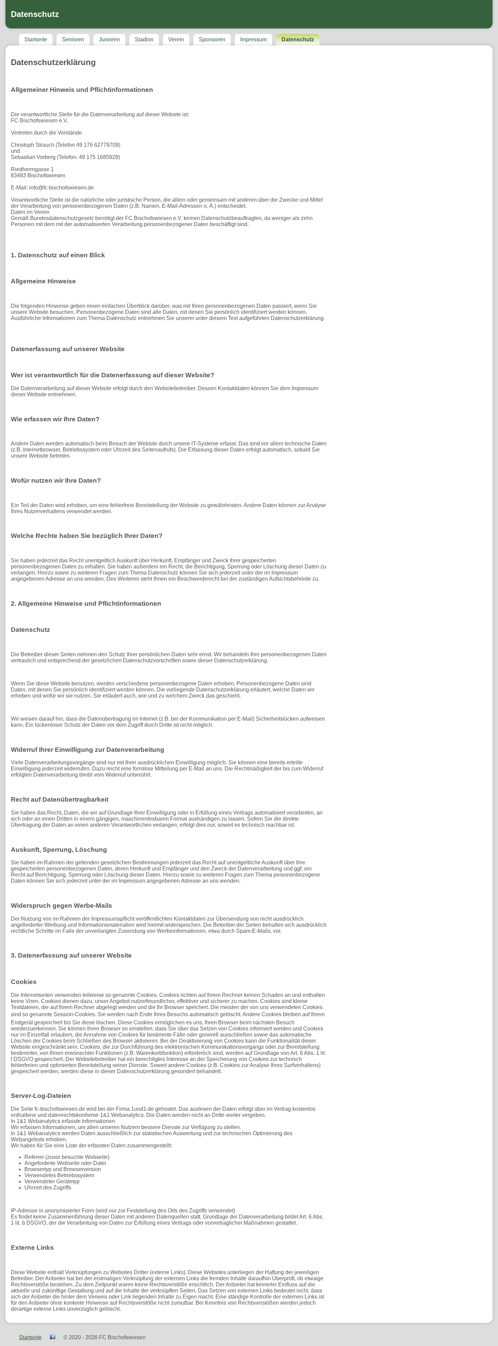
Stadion (144, 39)
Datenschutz (298, 39)
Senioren (73, 39)
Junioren (109, 39)
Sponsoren (212, 39)
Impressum (253, 39)
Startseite (35, 39)
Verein (176, 39)
